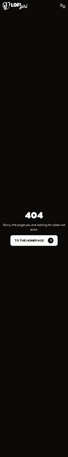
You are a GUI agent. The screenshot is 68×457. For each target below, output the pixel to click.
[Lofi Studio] (15, 6)
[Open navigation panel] (62, 6)
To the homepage (29, 240)
